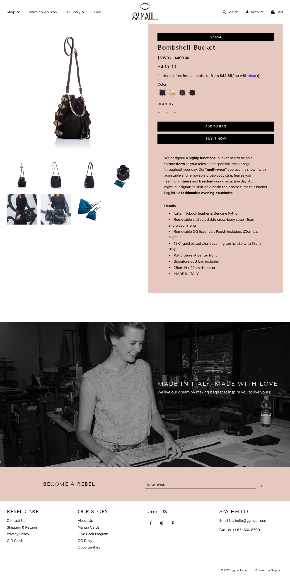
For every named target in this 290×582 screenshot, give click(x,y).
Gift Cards (15, 541)
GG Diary (85, 541)
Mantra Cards (88, 527)
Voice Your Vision (43, 12)
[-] (159, 113)
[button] (162, 92)
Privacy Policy (18, 534)
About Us (174, 404)
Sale (97, 12)
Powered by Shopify (267, 570)
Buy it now (216, 139)
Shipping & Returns (22, 527)
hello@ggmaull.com (251, 520)
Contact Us (16, 520)
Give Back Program (93, 534)
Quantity (165, 104)
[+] (175, 113)
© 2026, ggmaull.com (234, 570)
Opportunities (89, 547)
